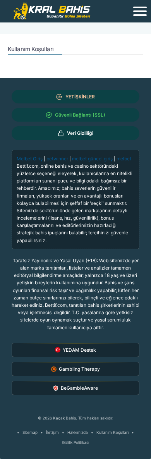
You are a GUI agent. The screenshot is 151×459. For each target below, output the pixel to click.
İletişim (52, 432)
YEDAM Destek (79, 350)
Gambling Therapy (79, 369)
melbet (124, 159)
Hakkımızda (77, 432)
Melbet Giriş (30, 159)
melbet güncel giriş (92, 159)
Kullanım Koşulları (112, 432)
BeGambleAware (79, 388)
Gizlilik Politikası (75, 442)
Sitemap (30, 432)
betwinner (57, 159)
